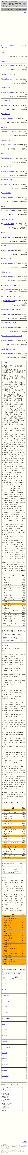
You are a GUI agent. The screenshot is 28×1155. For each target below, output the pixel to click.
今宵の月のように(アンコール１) (11, 309)
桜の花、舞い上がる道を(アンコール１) (13, 285)
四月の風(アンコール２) (9, 349)
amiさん (4, 1024)
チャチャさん (6, 1047)
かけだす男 (5, 127)
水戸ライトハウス (10, 131)
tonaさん (4, 1053)
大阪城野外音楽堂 (9, 224)
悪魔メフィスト (6, 272)
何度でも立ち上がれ (8, 180)
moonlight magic (6, 61)
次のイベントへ (15, 45)
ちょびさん (5, 1030)
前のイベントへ (5, 45)
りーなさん (5, 1076)
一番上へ (24, 1142)
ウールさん (5, 1064)
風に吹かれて (6, 114)
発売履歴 (13, 9)
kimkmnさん (5, 1001)
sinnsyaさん (5, 995)
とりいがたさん (6, 1012)
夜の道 (4, 245)
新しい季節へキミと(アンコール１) (12, 296)
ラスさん (4, 362)
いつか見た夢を (6, 193)
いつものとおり (6, 140)
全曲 (17, 9)
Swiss (1, 1153)
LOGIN (24, 9)
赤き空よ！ (5, 232)
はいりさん (5, 645)
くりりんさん (6, 1007)
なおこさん (5, 1035)
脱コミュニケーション (8, 74)
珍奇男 (4, 206)
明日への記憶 (6, 87)
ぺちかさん (5, 989)
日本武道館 (8, 290)
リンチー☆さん (6, 983)
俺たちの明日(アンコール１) (10, 322)
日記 (20, 9)
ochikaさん (5, 1058)
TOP (2, 9)
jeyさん (4, 877)
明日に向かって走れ (8, 219)
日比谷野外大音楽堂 (10, 145)
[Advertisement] (14, 29)
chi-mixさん (5, 1041)
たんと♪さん (5, 1018)
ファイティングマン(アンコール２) (12, 336)
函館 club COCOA (9, 66)
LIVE (5, 9)
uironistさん (5, 1070)
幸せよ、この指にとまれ (9, 259)
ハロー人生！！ (6, 166)
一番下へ (24, 13)
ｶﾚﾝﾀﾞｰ (8, 9)
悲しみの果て (6, 100)
